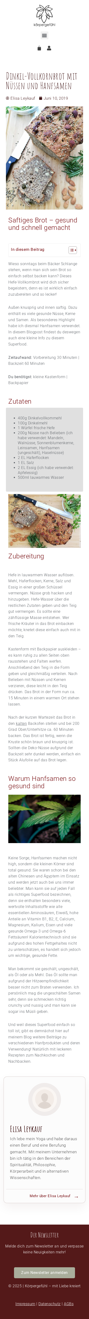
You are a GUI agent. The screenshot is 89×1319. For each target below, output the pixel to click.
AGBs (69, 1304)
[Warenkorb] (39, 48)
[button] (45, 35)
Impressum (25, 1304)
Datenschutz (49, 1304)
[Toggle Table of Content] (70, 250)
